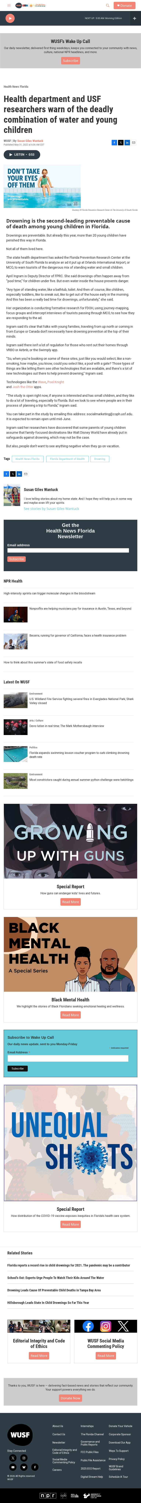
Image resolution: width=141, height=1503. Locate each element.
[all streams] (135, 18)
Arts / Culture (36, 720)
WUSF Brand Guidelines (116, 1468)
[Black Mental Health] (70, 954)
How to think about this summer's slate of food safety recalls (43, 662)
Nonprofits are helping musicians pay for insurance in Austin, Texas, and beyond (80, 608)
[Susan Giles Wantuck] (12, 495)
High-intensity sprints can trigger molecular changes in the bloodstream (49, 593)
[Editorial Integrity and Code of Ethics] (39, 1326)
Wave (42, 382)
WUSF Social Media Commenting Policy (105, 1343)
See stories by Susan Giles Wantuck (51, 508)
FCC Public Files (90, 1452)
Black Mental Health (70, 999)
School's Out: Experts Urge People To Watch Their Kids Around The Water (55, 1278)
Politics (33, 747)
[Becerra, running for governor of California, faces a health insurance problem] (16, 641)
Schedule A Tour (118, 1477)
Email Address (19, 1052)
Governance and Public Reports (90, 1443)
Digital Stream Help (92, 1477)
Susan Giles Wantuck (30, 141)
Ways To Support (119, 1451)
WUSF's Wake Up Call (70, 41)
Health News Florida (16, 86)
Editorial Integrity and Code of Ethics (39, 1343)
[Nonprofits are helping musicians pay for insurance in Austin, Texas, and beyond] (16, 614)
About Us (58, 1426)
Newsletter (59, 1442)
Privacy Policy (117, 1459)
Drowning (99, 458)
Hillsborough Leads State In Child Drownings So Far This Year (48, 1303)
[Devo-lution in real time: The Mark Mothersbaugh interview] (16, 727)
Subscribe (70, 60)
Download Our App (120, 1442)
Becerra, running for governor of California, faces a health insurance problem (77, 635)
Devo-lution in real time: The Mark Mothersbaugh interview (66, 726)
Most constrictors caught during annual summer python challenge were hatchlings (81, 780)
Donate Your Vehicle (120, 1426)
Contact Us (59, 1434)
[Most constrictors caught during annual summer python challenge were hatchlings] (16, 781)
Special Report (70, 886)
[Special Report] (70, 841)
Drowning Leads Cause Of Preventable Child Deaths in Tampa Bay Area (54, 1290)
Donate (126, 6)
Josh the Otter (22, 387)
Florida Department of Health (67, 458)
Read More (70, 902)
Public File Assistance (93, 1460)
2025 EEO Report (90, 1468)
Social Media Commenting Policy (64, 1461)
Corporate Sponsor (120, 1434)
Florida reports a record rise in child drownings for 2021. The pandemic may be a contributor (68, 1265)
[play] (10, 18)
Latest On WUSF (17, 682)
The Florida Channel (92, 1434)
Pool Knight (55, 382)
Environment (35, 693)
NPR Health (13, 581)
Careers (57, 1470)
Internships (87, 1426)
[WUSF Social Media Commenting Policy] (105, 1326)
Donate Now (70, 1398)
